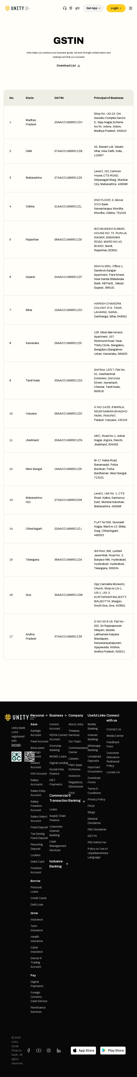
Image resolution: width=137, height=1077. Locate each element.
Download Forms (94, 780)
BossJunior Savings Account (38, 752)
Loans (53, 809)
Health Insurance (37, 939)
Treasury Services (74, 733)
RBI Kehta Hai (97, 842)
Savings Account (36, 733)
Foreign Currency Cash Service (39, 997)
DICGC (16, 745)
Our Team (74, 741)
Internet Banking (93, 737)
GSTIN (92, 835)
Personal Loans (36, 889)
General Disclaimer (94, 821)
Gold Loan (37, 904)
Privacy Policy (96, 799)
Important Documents (95, 769)
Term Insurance (37, 928)
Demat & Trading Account (36, 962)
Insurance (37, 919)
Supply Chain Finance (57, 818)
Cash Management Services (57, 846)
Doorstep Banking (55, 748)
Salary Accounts (37, 782)
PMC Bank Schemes (75, 767)
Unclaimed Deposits (94, 758)
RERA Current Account (58, 737)
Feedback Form (112, 744)
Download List (66, 65)
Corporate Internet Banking (55, 831)
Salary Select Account (39, 818)
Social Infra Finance (56, 771)
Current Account (54, 726)
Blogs (91, 812)
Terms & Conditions (94, 790)
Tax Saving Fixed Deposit (39, 836)
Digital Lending (58, 762)
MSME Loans (58, 756)
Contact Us (113, 729)
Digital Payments (37, 984)
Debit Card (37, 861)
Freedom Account (36, 870)
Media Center (115, 735)
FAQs (91, 805)
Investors (74, 775)
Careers (73, 758)
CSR (71, 792)
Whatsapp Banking (94, 748)
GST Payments (55, 782)
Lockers (35, 855)
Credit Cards (39, 898)
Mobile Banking (93, 726)
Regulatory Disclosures (75, 784)
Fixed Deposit (39, 827)
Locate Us (113, 772)
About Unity (75, 724)
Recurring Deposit (37, 846)
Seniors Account (36, 765)
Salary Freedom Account (36, 806)
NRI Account (39, 773)
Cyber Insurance (37, 949)
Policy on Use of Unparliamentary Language (98, 853)
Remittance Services (38, 1009)
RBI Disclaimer (97, 829)
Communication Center (78, 750)
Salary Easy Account (38, 793)
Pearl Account (39, 741)
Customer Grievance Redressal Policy (112, 759)
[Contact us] (64, 8)
